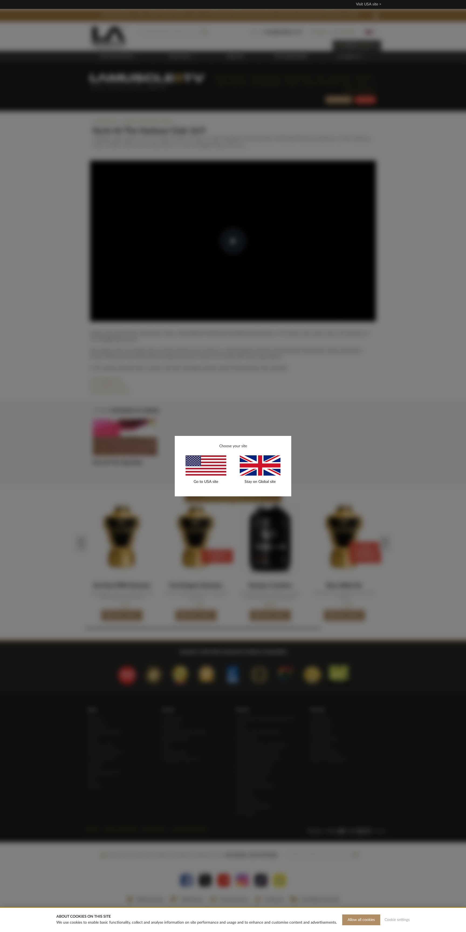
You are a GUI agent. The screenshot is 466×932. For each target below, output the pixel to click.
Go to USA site (206, 482)
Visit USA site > (368, 4)
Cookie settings (397, 920)
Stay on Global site (260, 482)
